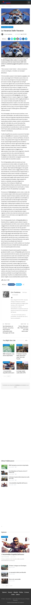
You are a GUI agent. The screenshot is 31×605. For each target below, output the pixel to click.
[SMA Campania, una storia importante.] (9, 348)
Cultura (18, 594)
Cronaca (26, 592)
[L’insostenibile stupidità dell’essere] (9, 365)
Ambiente (19, 345)
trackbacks (17, 385)
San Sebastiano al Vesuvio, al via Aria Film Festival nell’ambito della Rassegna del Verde (8, 330)
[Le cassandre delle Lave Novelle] (4, 574)
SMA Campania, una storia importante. (19, 465)
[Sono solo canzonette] (4, 581)
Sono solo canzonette (15, 579)
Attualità (16, 592)
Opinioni (11, 27)
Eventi (13, 594)
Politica (21, 592)
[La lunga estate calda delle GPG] (22, 365)
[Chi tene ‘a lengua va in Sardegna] (4, 567)
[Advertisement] (15, 405)
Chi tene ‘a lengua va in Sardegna (17, 565)
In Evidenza (4, 27)
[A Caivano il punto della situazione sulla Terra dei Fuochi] (22, 348)
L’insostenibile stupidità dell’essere (18, 483)
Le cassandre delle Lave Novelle (17, 572)
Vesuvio (10, 592)
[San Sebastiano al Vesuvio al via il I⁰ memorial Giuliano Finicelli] (4, 472)
